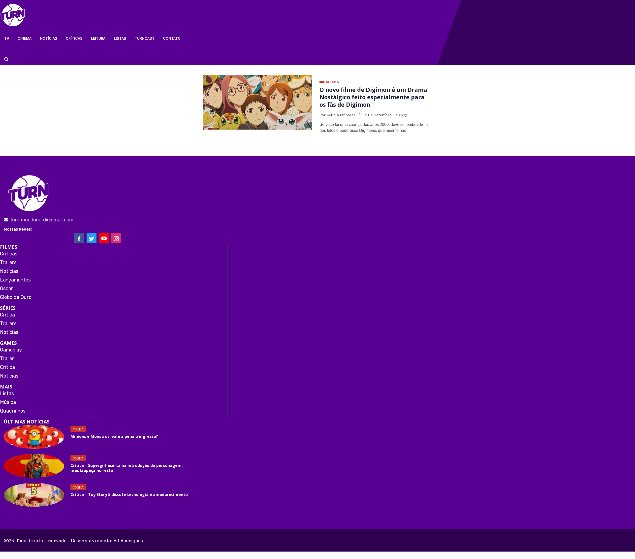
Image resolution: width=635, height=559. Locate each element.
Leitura (98, 38)
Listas (120, 38)
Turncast (145, 38)
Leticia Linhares (341, 114)
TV (6, 38)
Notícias (48, 38)
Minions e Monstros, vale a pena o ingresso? (114, 436)
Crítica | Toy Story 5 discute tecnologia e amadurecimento (129, 494)
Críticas (74, 38)
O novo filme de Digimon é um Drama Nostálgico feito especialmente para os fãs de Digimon (373, 97)
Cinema (25, 38)
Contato (172, 38)
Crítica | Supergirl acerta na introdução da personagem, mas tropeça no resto (126, 468)
